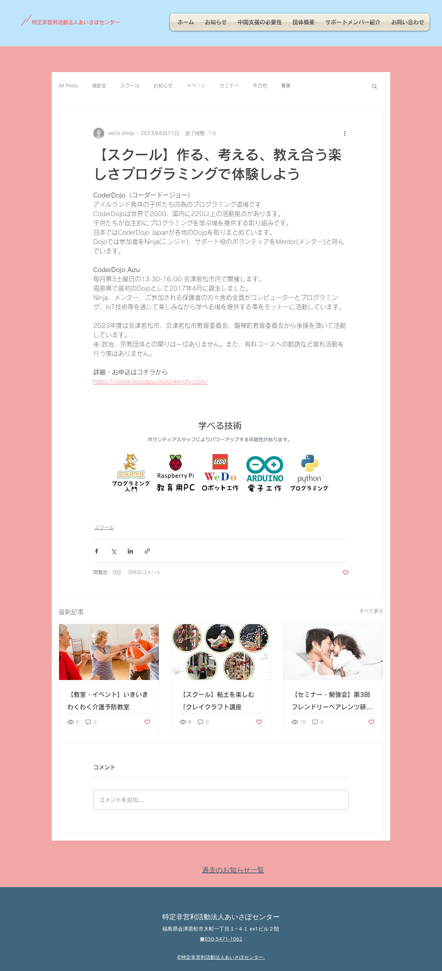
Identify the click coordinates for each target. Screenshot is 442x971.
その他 (260, 85)
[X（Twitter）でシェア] (113, 551)
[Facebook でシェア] (96, 551)
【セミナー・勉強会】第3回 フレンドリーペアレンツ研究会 (331, 702)
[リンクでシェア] (147, 551)
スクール (130, 85)
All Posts (68, 85)
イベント (196, 85)
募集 (286, 85)
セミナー (229, 85)
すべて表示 (371, 611)
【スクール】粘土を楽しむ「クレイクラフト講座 (217, 700)
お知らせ (163, 85)
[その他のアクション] (344, 133)
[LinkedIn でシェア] (130, 551)
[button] (374, 86)
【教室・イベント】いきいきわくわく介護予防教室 (107, 700)
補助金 (99, 85)
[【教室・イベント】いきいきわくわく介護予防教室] (109, 652)
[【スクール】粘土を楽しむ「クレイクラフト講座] (221, 652)
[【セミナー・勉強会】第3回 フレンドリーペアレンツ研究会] (333, 652)
